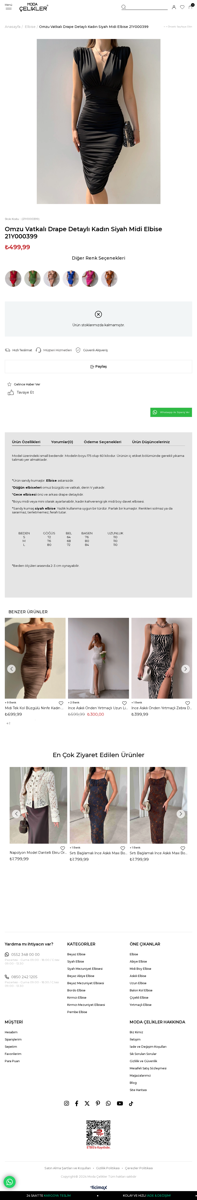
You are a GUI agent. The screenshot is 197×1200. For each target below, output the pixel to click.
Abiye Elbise (138, 961)
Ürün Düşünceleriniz (151, 442)
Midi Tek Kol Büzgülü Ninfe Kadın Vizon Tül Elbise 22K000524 (35, 708)
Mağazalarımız (140, 1075)
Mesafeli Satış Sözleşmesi (148, 1068)
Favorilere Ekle (61, 703)
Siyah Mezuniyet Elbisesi (85, 968)
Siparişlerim (13, 1039)
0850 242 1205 (24, 977)
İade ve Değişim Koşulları (148, 1046)
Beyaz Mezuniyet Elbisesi (85, 983)
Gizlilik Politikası (108, 1168)
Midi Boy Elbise (140, 968)
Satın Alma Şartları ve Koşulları (67, 1168)
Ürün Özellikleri (26, 442)
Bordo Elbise (76, 990)
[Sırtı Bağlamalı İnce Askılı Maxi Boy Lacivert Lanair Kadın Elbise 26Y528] (98, 805)
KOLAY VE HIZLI (118, 1195)
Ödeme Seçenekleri (102, 442)
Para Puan (12, 1061)
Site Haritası (138, 1090)
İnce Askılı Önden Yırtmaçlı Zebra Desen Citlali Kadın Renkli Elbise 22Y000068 (161, 708)
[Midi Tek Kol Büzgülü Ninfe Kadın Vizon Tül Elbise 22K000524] (35, 658)
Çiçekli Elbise (139, 997)
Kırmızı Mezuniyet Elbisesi (86, 1005)
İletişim (135, 1039)
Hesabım (11, 1032)
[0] (190, 7)
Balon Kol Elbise (141, 990)
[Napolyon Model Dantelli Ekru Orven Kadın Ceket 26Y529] (38, 805)
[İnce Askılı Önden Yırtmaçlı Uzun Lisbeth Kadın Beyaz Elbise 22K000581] (98, 658)
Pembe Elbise (77, 1012)
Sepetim (11, 1046)
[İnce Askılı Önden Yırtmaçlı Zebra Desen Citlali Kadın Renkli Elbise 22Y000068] (161, 658)
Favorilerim (13, 1054)
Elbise (134, 954)
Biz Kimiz (136, 1032)
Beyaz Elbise (76, 954)
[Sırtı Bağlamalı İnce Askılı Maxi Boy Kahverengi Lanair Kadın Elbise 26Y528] (158, 805)
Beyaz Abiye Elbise (80, 976)
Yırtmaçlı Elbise (141, 1005)
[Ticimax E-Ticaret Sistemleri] (98, 1188)
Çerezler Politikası (139, 1168)
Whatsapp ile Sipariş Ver (175, 412)
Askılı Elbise (138, 976)
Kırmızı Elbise (76, 997)
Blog (133, 1083)
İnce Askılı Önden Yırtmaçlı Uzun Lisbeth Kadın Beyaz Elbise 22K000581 (98, 708)
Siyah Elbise (75, 961)
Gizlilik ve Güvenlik (143, 1061)
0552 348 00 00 (25, 954)
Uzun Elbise (138, 983)
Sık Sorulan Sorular (143, 1054)
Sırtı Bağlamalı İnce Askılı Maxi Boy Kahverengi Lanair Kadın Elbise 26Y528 (158, 853)
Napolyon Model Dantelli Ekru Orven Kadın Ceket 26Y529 (38, 852)
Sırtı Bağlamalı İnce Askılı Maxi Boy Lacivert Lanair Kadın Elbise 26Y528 (98, 853)
